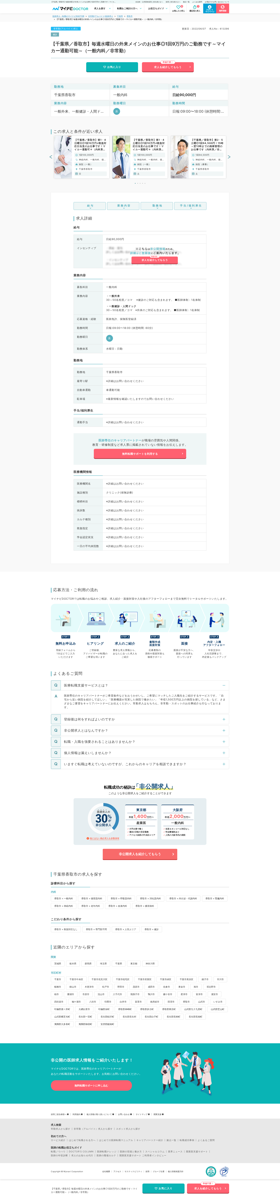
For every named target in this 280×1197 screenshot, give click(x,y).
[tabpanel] (81, 157)
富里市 (138, 1001)
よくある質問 (197, 2)
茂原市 (136, 986)
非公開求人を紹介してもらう (140, 854)
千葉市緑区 (165, 979)
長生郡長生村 (129, 1016)
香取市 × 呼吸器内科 (121, 898)
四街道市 (58, 1001)
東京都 (133, 963)
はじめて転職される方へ (82, 1140)
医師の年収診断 (59, 1155)
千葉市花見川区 (99, 979)
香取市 (130, 16)
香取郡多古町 (147, 1009)
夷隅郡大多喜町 (62, 1024)
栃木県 (73, 963)
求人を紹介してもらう (168, 67)
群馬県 (88, 963)
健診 (55, 34)
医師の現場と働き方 (131, 1151)
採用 (147, 1171)
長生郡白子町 (151, 1016)
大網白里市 (84, 1009)
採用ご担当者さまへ (173, 2)
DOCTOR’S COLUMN (81, 1151)
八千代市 (117, 994)
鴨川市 (151, 994)
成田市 (151, 986)
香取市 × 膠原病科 (144, 905)
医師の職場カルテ (106, 1155)
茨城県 (57, 963)
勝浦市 (70, 994)
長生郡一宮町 (85, 1016)
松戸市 (105, 986)
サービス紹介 (58, 1140)
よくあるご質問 (206, 1140)
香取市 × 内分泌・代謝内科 (183, 898)
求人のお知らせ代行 (82, 1155)
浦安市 (214, 994)
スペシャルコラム (155, 1151)
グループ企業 (158, 1171)
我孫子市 (135, 994)
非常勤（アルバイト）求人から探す (93, 1129)
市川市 (220, 979)
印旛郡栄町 (104, 1009)
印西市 (108, 1001)
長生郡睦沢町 (107, 1016)
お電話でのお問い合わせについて (217, 2)
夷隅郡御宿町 (85, 1024)
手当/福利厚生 (191, 205)
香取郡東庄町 (169, 1009)
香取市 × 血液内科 (117, 905)
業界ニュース (175, 1151)
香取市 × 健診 (152, 929)
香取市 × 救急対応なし (65, 929)
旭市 (196, 986)
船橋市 (57, 986)
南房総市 (154, 1001)
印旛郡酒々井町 (62, 1009)
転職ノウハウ (58, 1151)
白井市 (123, 1001)
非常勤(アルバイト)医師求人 (100, 16)
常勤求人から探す (60, 1129)
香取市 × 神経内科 (63, 905)
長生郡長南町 (195, 1016)
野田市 (120, 986)
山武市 (201, 1001)
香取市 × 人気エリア (125, 929)
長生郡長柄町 (173, 1016)
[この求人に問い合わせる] (154, 256)
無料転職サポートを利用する (140, 453)
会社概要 (106, 1171)
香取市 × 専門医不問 (96, 929)
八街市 (92, 1001)
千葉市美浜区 (186, 979)
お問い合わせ (124, 1114)
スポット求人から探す (128, 1129)
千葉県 (120, 16)
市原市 (85, 994)
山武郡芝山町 (217, 1009)
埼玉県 (103, 963)
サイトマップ (141, 1114)
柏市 (56, 994)
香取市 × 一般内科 (63, 898)
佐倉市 (166, 986)
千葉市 (57, 979)
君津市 (184, 994)
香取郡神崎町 (125, 1009)
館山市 (73, 986)
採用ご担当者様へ (58, 1114)
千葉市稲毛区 (122, 979)
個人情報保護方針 (175, 1171)
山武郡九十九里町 (193, 1009)
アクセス (117, 1171)
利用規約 (76, 1114)
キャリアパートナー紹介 (149, 1140)
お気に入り (114, 67)
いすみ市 (217, 1001)
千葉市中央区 (76, 979)
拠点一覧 (186, 2)
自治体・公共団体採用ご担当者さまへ (149, 2)
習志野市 (211, 986)
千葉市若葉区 (145, 979)
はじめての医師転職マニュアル (116, 1140)
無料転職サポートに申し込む (91, 1085)
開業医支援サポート (197, 1151)
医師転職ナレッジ (107, 1151)
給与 (90, 205)
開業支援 (157, 1114)
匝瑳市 (171, 1001)
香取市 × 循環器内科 (91, 898)
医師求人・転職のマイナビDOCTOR (68, 16)
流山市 (101, 994)
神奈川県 (150, 963)
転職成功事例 (187, 1140)
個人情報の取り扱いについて (99, 1114)
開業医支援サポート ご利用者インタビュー (142, 1155)
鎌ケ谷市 (167, 994)
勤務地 (157, 205)
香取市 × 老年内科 (90, 905)
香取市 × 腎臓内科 (214, 898)
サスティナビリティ (133, 1171)
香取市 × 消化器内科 (150, 898)
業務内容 (124, 205)
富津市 (199, 994)
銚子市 (205, 979)
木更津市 (89, 986)
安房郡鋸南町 (107, 1024)
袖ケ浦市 (76, 1001)
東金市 (181, 986)
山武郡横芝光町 (62, 1016)
